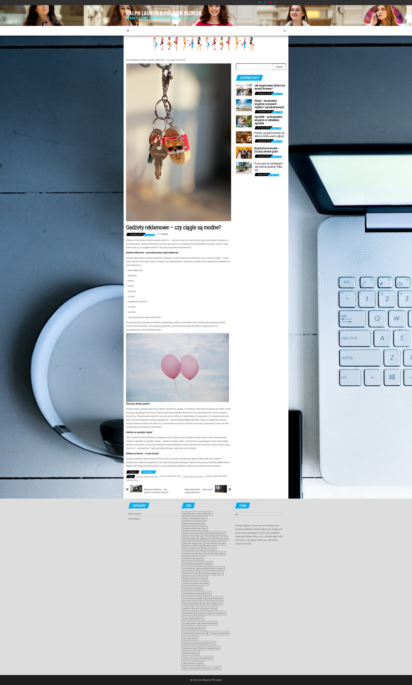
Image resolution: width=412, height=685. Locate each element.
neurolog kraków (191, 603)
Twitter (259, 2)
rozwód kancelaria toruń (194, 633)
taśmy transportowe (209, 648)
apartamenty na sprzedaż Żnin (197, 513)
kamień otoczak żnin (192, 553)
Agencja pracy (134, 513)
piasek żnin (188, 613)
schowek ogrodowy (218, 633)
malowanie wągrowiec (211, 573)
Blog (143, 60)
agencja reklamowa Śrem (147, 476)
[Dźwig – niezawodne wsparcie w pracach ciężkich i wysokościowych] (244, 105)
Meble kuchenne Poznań (194, 578)
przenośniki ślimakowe (194, 628)
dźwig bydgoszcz (216, 533)
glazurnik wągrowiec (193, 543)
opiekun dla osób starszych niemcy (200, 608)
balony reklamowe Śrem (170, 476)
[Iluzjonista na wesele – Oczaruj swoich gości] (244, 152)
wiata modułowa (190, 653)
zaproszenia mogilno (193, 663)
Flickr (270, 2)
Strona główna (132, 60)
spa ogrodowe (190, 638)
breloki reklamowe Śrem (188, 420)
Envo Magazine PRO (207, 680)
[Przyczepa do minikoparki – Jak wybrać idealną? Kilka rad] (244, 167)
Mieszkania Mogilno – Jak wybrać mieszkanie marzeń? (156, 491)
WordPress (265, 2)
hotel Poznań (209, 548)
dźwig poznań (206, 538)
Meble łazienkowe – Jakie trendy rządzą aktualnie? (198, 491)
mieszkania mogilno (192, 588)
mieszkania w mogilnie (193, 598)
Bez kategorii (148, 472)
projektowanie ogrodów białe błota (200, 623)
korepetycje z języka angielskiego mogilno (203, 568)
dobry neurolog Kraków (194, 533)
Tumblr (285, 2)
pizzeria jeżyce (218, 613)
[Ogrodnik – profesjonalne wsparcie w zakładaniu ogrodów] (244, 121)
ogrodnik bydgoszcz (212, 603)
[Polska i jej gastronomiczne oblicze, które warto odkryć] (244, 137)
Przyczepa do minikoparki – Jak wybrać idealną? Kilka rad (269, 167)
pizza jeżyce (202, 613)
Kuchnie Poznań (190, 573)
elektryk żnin (221, 538)
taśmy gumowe (190, 648)
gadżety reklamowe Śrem (216, 476)
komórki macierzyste (193, 558)
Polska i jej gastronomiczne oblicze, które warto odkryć (269, 134)
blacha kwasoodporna (193, 523)
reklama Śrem (132, 480)
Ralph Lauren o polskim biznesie (164, 13)
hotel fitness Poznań (215, 543)
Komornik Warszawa (215, 553)
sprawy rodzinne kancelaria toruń (199, 643)
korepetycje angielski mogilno (197, 563)
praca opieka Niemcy (193, 618)
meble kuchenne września (195, 583)
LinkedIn (275, 2)
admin (165, 234)
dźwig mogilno (190, 538)
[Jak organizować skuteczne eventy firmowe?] (244, 89)
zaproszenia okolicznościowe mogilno (201, 668)
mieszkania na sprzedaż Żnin (196, 593)
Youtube (280, 2)
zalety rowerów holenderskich (197, 658)
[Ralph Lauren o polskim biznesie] (128, 31)
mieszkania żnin (214, 598)
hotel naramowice (191, 548)
